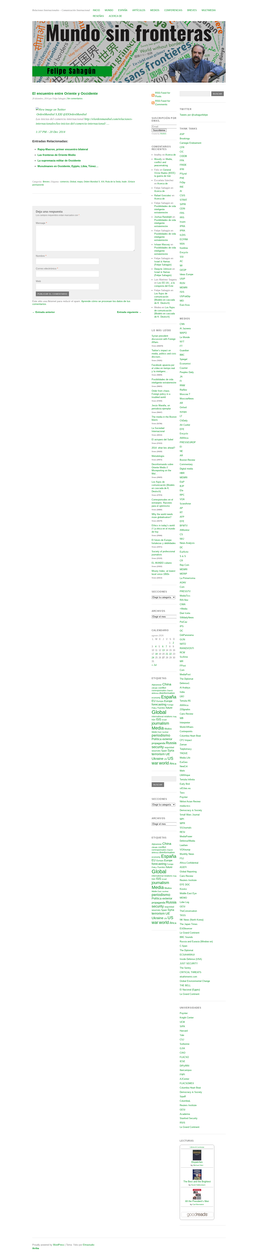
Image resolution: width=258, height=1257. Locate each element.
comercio (64, 181)
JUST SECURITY (189, 963)
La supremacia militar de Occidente (59, 160)
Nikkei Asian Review (190, 801)
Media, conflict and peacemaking (163, 162)
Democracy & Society (191, 810)
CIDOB (183, 156)
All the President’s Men (197, 1201)
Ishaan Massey (162, 244)
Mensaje (41, 223)
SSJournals (185, 827)
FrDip (182, 182)
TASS (183, 915)
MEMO (183, 897)
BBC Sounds (186, 937)
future (169, 707)
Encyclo (184, 252)
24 (153, 657)
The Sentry (185, 968)
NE (181, 451)
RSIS (182, 1122)
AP (181, 508)
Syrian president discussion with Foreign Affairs (164, 339)
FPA (182, 160)
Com (182, 587)
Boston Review (187, 460)
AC (181, 261)
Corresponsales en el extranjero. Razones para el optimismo (162, 502)
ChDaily (184, 420)
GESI (182, 906)
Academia (185, 1114)
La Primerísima (187, 578)
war (155, 763)
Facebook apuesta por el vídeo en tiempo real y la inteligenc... (163, 368)
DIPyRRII (184, 1065)
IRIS (182, 217)
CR (181, 560)
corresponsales (159, 690)
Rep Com (184, 565)
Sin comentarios (74, 98)
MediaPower (186, 836)
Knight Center (187, 1017)
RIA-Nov (184, 600)
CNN (182, 324)
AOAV (183, 582)
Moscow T (185, 394)
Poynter (184, 797)
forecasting (159, 704)
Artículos (138, 10)
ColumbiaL (185, 1101)
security (158, 747)
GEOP (183, 270)
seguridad (169, 747)
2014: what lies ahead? (163, 447)
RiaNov (183, 389)
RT (181, 512)
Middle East (156, 732)
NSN (182, 243)
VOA (182, 499)
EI (181, 446)
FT (181, 346)
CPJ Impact (186, 740)
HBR (182, 473)
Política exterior (162, 739)
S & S (183, 556)
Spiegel (183, 359)
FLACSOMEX (187, 1083)
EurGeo (183, 762)
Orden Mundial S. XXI (94, 181)
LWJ (182, 696)
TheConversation (188, 911)
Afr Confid (185, 425)
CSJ (182, 1039)
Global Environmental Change (195, 981)
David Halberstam (198, 1185)
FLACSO (184, 1057)
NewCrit (184, 766)
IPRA (182, 226)
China (166, 684)
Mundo (109, 10)
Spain (164, 750)
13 (163, 650)
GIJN (182, 639)
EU (154, 700)
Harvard (184, 1030)
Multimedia (209, 10)
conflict (162, 687)
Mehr (182, 770)
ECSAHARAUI (187, 954)
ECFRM (184, 239)
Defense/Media (187, 841)
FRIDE (183, 165)
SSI (182, 256)
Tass (182, 792)
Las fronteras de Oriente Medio (57, 154)
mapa (80, 181)
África (173, 763)
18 (156, 654)
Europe (168, 700)
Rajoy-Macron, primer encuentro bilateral (63, 149)
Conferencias (173, 10)
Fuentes (161, 708)
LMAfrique (185, 775)
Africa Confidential (189, 862)
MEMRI (183, 287)
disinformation (167, 693)
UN (165, 759)
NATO (183, 644)
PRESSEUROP (188, 442)
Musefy (158, 159)
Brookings (185, 138)
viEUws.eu (185, 788)
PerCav (183, 622)
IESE (182, 1061)
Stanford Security (188, 1118)
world (164, 763)
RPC (182, 495)
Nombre (41, 255)
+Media (183, 608)
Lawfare (184, 845)
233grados (185, 709)
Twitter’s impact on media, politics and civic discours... (164, 353)
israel (164, 720)
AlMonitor (184, 530)
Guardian (184, 350)
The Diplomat (186, 679)
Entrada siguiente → (129, 312)
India (182, 692)
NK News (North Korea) (191, 919)
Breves (192, 10)
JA (181, 376)
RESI (182, 832)
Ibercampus (186, 1070)
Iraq (174, 716)
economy (156, 697)
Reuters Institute (188, 880)
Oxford (183, 407)
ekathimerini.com (188, 976)
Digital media (186, 468)
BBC (182, 355)
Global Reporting (188, 871)
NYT (182, 341)
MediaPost (185, 674)
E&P (182, 482)
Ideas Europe (186, 274)
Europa (159, 701)
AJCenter (184, 1079)
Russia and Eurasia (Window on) (196, 941)
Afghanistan (157, 685)
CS (181, 534)
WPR (182, 823)
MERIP (183, 573)
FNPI (182, 1074)
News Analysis (187, 543)
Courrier (184, 368)
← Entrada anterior (43, 312)
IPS (182, 626)
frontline (184, 248)
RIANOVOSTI (187, 648)
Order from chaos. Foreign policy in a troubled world (161, 394)
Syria (171, 750)
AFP (182, 517)
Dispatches (197, 1162)
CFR (182, 147)
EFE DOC (185, 884)
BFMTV (184, 525)
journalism (160, 723)
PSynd (183, 173)
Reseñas (98, 16)
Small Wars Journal (190, 814)
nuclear (165, 732)
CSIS (182, 195)
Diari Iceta (185, 613)
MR (181, 661)
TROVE (184, 753)
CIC (182, 151)
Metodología (158, 456)
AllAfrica (184, 438)
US (170, 758)
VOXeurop (185, 849)
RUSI (182, 283)
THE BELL (185, 985)
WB (181, 718)
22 (170, 654)
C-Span (183, 946)
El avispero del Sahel (162, 439)
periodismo (161, 735)
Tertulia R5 (185, 700)
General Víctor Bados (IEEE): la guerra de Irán (165, 173)
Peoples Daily (187, 372)
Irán (153, 719)
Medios (154, 10)
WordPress (58, 1244)
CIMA (183, 604)
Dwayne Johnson (163, 269)
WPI (182, 819)
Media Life (185, 757)
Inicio (96, 10)
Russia (171, 743)
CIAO (182, 1052)
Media (158, 728)
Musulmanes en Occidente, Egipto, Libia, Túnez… (68, 166)
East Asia (185, 305)
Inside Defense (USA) (191, 959)
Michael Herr (198, 1165)
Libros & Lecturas (197, 1147)
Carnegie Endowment (190, 143)
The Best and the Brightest (197, 1181)
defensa (155, 693)
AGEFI (183, 867)
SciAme (184, 657)
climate (155, 688)
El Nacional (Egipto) (190, 989)
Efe (181, 490)
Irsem (183, 222)
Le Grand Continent (189, 932)
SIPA (182, 1026)
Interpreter (185, 722)
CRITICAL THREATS (190, 972)
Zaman (183, 744)
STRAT (183, 200)
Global (73, 181)
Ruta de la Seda (113, 181)
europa (183, 411)
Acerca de (115, 16)
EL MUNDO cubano (162, 563)
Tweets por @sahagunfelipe (194, 115)
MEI (182, 300)
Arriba (35, 1248)
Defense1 (184, 683)
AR (181, 403)
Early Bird (185, 784)
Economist (185, 363)
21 (167, 654)
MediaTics (185, 595)
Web (38, 281)
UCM (182, 1022)
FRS (182, 213)
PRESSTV (185, 591)
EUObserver (186, 928)
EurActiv (184, 551)
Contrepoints (186, 731)
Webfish (163, 134)
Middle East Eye (188, 893)
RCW (182, 652)
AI (181, 191)
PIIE (182, 178)
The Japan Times (188, 924)
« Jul (154, 665)
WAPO (183, 333)
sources (156, 750)
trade (124, 181)
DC (181, 547)
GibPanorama (187, 635)
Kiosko (183, 889)
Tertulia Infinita (187, 779)
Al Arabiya (185, 687)
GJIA (182, 1048)
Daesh (170, 690)
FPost (183, 665)
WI (181, 265)
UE (168, 754)
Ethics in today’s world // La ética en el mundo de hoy (163, 528)
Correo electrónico (47, 268)
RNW (182, 385)
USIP (182, 278)
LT (181, 416)
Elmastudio (88, 1244)
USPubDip (185, 296)
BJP (182, 486)
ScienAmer (185, 503)
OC (181, 630)
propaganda (158, 743)
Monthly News (187, 854)
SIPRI (183, 204)
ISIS (158, 719)
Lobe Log (184, 902)
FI (181, 381)
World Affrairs (186, 727)
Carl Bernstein (198, 1204)
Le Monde (185, 337)
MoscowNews (187, 398)
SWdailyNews (187, 617)
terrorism (158, 754)
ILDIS (183, 235)
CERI (182, 208)
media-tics (185, 806)
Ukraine (157, 758)
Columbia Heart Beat (190, 735)
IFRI (182, 169)
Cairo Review (186, 713)
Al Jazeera (185, 328)
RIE (182, 187)
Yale (182, 1035)
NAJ (182, 538)
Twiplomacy (186, 749)
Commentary (186, 464)
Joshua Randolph (163, 217)
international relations (162, 716)
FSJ (182, 858)
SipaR (183, 1096)
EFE (182, 429)
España (122, 10)
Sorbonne (184, 1044)
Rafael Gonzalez (162, 195)
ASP (182, 134)
